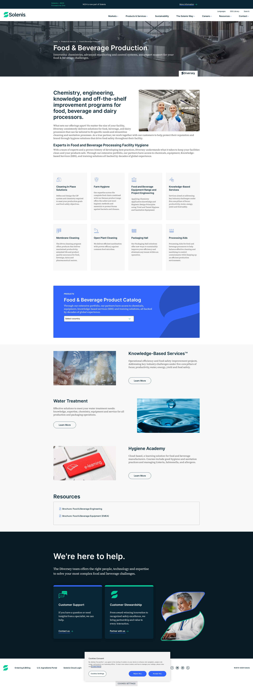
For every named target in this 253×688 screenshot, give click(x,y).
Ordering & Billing (22, 668)
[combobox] (99, 319)
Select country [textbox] (72, 318)
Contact (243, 16)
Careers (206, 16)
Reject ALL (137, 674)
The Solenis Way (185, 16)
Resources (224, 16)
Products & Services (136, 16)
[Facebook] (172, 668)
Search (246, 11)
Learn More (140, 380)
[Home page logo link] (15, 17)
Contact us (64, 631)
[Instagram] (183, 668)
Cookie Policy (96, 666)
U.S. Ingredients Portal (47, 668)
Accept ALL (157, 674)
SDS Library (234, 11)
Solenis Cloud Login (73, 668)
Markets (112, 16)
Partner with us (118, 631)
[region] (127, 666)
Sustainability (162, 16)
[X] (188, 668)
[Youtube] (177, 668)
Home (55, 41)
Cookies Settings (126, 683)
